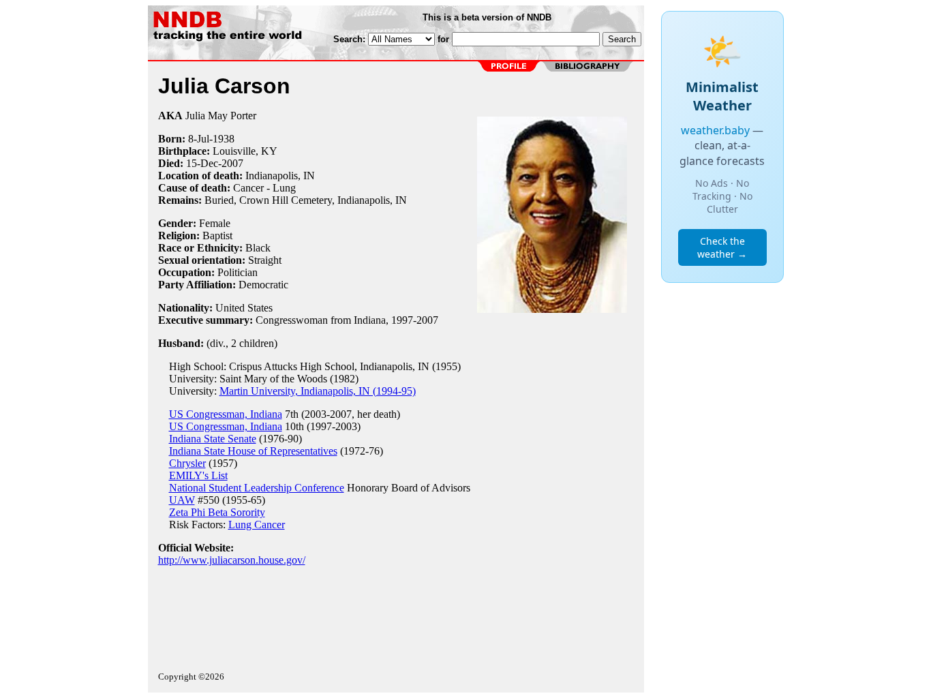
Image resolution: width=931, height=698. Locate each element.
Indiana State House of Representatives (253, 451)
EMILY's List (198, 475)
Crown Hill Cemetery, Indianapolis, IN (323, 200)
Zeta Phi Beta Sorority (217, 512)
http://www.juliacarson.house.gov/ (231, 560)
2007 (232, 163)
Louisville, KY (245, 151)
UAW (182, 500)
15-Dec (202, 163)
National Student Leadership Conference (256, 488)
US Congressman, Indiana (225, 414)
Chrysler (187, 463)
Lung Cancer (256, 524)
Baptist (217, 235)
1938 (223, 139)
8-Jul (198, 139)
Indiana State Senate (212, 438)
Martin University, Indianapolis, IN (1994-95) (317, 391)
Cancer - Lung (264, 188)
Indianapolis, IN (280, 175)
